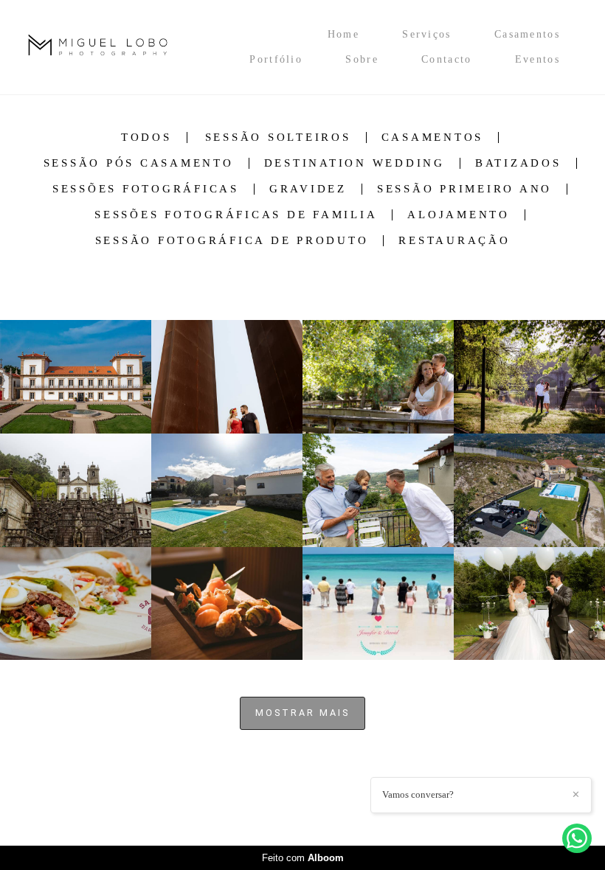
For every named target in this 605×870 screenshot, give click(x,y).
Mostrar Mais (302, 712)
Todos (146, 137)
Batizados (518, 163)
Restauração (454, 240)
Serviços (426, 34)
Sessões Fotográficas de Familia (235, 214)
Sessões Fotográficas (145, 189)
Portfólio (275, 59)
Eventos (537, 59)
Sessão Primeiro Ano (464, 189)
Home (343, 34)
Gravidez (308, 189)
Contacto (446, 59)
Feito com (303, 857)
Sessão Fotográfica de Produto (232, 240)
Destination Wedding (354, 163)
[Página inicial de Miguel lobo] (116, 47)
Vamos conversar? (418, 794)
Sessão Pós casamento (139, 163)
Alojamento (458, 214)
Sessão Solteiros (278, 137)
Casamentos (527, 34)
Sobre (361, 59)
